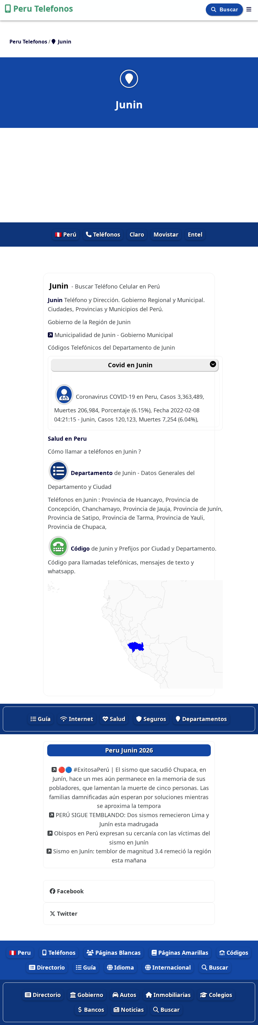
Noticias (131, 1009)
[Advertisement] (129, 175)
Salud (116, 719)
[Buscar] (214, 9)
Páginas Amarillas (182, 952)
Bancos (93, 1009)
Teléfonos (106, 234)
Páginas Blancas (117, 952)
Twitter (67, 913)
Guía (43, 719)
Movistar (166, 234)
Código (80, 548)
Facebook (70, 891)
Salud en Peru (67, 438)
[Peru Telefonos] (248, 9)
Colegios (219, 995)
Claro (137, 234)
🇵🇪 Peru (20, 952)
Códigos (236, 952)
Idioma (123, 967)
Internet (80, 719)
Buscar (229, 9)
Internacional (171, 967)
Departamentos (204, 719)
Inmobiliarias (171, 995)
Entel (195, 234)
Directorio (50, 967)
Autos (127, 995)
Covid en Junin (130, 365)
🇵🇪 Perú (65, 234)
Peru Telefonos (43, 8)
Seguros (154, 719)
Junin (56, 300)
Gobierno (89, 995)
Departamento (91, 473)
